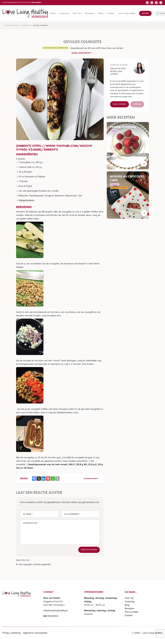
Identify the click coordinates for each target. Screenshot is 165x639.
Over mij (76, 13)
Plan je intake (119, 104)
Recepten (89, 13)
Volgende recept (91, 478)
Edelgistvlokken (26, 200)
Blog (100, 13)
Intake (145, 13)
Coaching (64, 13)
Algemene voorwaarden (35, 632)
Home (53, 13)
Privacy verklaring (11, 632)
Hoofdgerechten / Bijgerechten (55, 48)
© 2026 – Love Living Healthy (147, 632)
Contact (110, 13)
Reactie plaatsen (89, 549)
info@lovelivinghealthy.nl (55, 610)
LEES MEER (36, 2)
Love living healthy (126, 13)
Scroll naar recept (82, 53)
